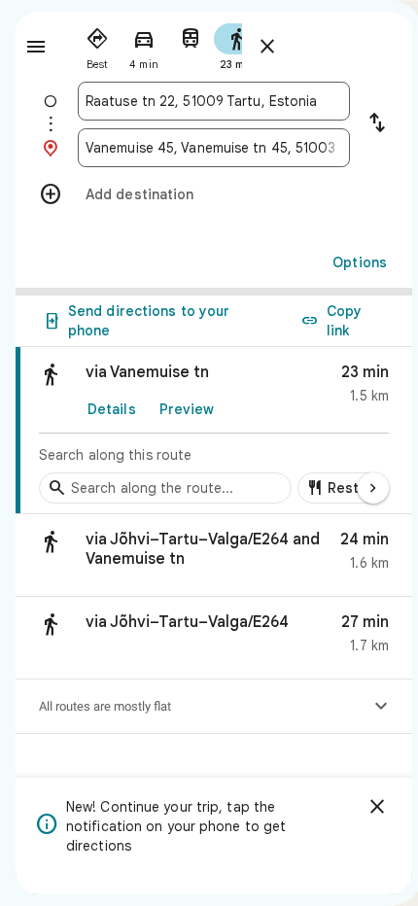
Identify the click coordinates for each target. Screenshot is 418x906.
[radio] (97, 44)
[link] (214, 430)
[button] (214, 555)
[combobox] (214, 101)
